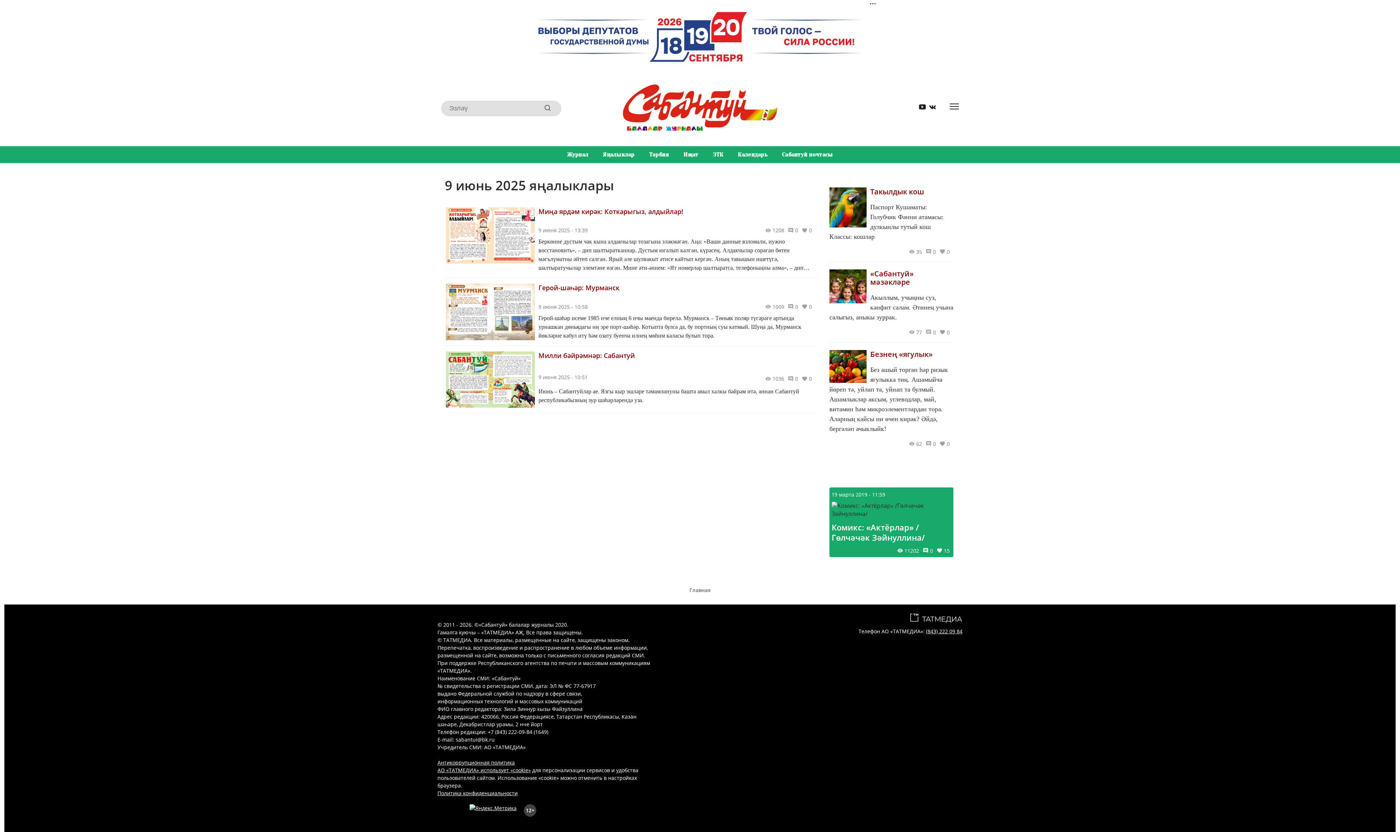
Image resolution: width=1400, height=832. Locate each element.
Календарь (752, 155)
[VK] (930, 108)
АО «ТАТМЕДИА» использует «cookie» (484, 770)
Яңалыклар (619, 155)
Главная (700, 590)
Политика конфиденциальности (478, 793)
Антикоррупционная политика (476, 762)
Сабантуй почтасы (807, 155)
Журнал (578, 155)
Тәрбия (659, 155)
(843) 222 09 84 (944, 631)
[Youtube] (920, 108)
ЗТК (718, 155)
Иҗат (691, 155)
